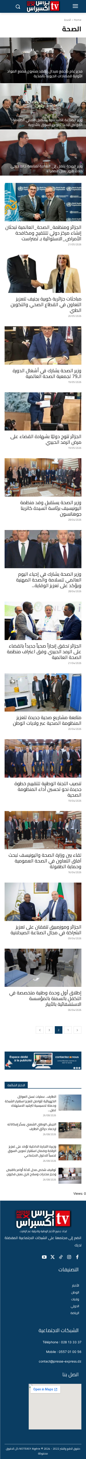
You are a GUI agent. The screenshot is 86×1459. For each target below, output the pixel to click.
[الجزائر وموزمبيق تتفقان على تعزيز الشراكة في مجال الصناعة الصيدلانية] (43, 902)
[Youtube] (44, 1257)
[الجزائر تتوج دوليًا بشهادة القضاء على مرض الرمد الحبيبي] (43, 411)
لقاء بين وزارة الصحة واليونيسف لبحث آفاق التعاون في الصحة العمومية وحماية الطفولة (44, 861)
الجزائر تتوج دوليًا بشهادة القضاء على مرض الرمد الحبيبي (45, 439)
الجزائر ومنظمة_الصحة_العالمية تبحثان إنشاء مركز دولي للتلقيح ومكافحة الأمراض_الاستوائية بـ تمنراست (43, 233)
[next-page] (40, 1030)
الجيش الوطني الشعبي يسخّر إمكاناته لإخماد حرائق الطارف (31, 1126)
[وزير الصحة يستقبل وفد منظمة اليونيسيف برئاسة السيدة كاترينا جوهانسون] (43, 477)
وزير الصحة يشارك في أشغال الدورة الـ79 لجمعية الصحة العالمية (47, 373)
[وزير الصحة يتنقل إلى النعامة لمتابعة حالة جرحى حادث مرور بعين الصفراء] (43, 153)
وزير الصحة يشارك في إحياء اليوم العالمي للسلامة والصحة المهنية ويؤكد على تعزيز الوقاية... (48, 580)
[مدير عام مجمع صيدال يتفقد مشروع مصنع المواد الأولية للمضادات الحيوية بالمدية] (43, 60)
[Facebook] (77, 1257)
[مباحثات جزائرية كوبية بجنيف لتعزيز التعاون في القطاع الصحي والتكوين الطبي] (43, 274)
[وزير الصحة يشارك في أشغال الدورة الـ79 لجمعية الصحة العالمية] (43, 345)
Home (77, 19)
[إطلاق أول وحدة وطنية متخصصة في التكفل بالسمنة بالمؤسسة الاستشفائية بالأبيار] (43, 968)
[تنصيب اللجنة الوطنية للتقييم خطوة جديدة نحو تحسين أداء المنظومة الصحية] (43, 758)
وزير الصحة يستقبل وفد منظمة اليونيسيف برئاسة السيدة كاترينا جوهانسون (50, 508)
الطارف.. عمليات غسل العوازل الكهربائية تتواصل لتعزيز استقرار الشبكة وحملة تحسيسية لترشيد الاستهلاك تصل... (30, 1103)
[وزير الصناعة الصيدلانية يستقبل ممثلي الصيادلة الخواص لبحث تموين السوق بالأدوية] (43, 106)
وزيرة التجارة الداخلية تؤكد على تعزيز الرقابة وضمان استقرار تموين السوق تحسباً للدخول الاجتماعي (32, 1150)
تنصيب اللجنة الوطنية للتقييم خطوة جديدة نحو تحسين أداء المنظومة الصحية (47, 789)
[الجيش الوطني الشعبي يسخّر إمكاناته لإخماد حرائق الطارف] (70, 1130)
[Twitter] (52, 1257)
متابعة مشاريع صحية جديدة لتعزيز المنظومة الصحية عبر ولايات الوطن (47, 720)
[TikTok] (61, 1257)
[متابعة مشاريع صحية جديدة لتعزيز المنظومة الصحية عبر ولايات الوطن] (43, 692)
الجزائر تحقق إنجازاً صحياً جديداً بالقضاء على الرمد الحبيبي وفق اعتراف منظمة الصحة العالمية (44, 651)
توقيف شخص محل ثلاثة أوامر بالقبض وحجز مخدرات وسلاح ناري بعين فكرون (31, 1172)
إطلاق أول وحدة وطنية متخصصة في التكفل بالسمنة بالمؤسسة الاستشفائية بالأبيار (45, 998)
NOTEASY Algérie (29, 1448)
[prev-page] (77, 1030)
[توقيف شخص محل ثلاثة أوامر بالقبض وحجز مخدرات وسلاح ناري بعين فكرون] (70, 1176)
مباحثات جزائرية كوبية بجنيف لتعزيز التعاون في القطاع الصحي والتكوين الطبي (46, 304)
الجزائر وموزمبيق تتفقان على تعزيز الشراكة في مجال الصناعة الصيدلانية (46, 929)
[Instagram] (69, 1257)
